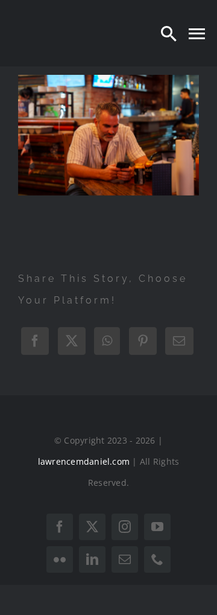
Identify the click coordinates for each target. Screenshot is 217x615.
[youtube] (157, 527)
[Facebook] (35, 341)
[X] (72, 341)
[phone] (157, 559)
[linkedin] (92, 559)
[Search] (169, 33)
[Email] (179, 341)
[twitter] (92, 527)
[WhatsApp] (107, 341)
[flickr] (59, 559)
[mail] (125, 559)
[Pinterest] (143, 341)
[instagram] (125, 527)
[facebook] (59, 527)
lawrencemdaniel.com (84, 461)
